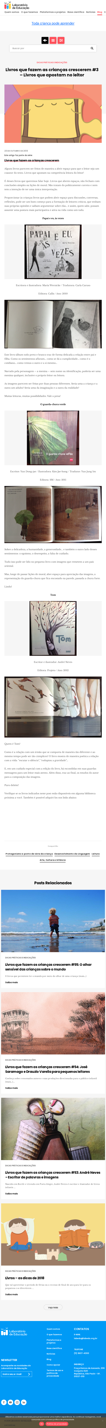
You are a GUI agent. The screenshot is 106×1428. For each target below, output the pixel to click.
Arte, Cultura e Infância (53, 860)
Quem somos (11, 12)
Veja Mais (53, 1307)
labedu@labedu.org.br (85, 1338)
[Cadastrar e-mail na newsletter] (29, 1374)
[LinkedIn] (23, 1402)
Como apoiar (53, 1364)
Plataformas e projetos (53, 12)
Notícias (90, 12)
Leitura (96, 853)
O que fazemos (29, 12)
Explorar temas (61, 40)
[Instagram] (17, 1402)
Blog (99, 12)
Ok (41, 1424)
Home (45, 40)
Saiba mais (11, 982)
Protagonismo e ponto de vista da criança (29, 853)
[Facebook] (4, 1402)
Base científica (75, 12)
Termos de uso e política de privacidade (55, 1373)
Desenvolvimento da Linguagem (72, 853)
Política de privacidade (57, 1424)
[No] (102, 1420)
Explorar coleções (53, 40)
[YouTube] (10, 1402)
